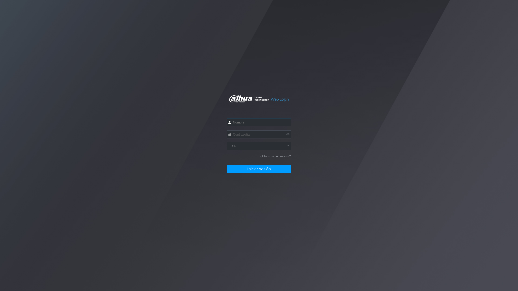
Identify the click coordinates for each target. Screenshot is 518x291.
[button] (288, 134)
